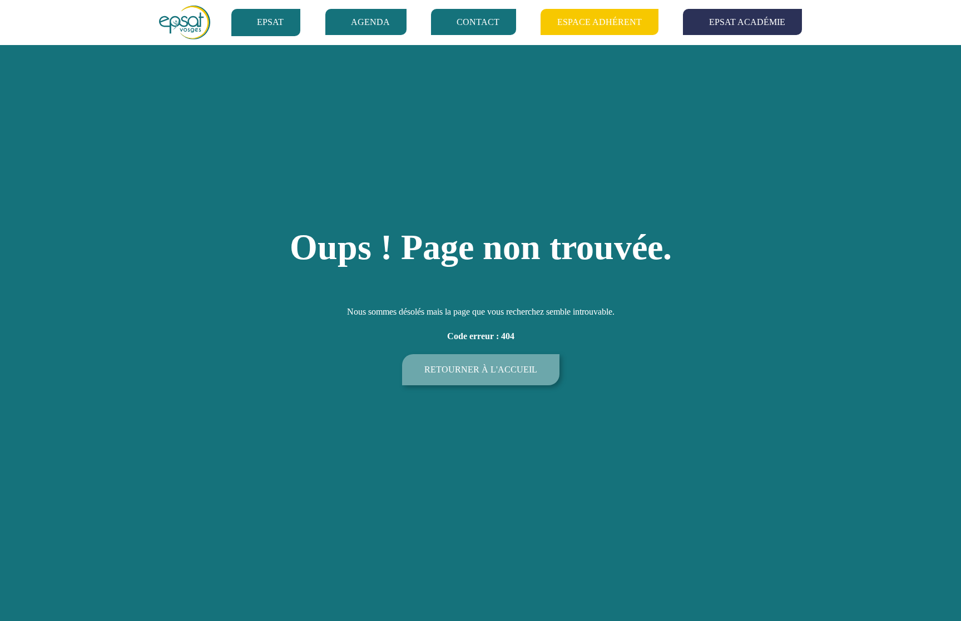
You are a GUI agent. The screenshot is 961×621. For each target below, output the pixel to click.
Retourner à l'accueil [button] (480, 369)
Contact (478, 22)
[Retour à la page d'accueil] (184, 22)
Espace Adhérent (599, 22)
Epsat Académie (747, 22)
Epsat (270, 22)
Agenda (370, 22)
